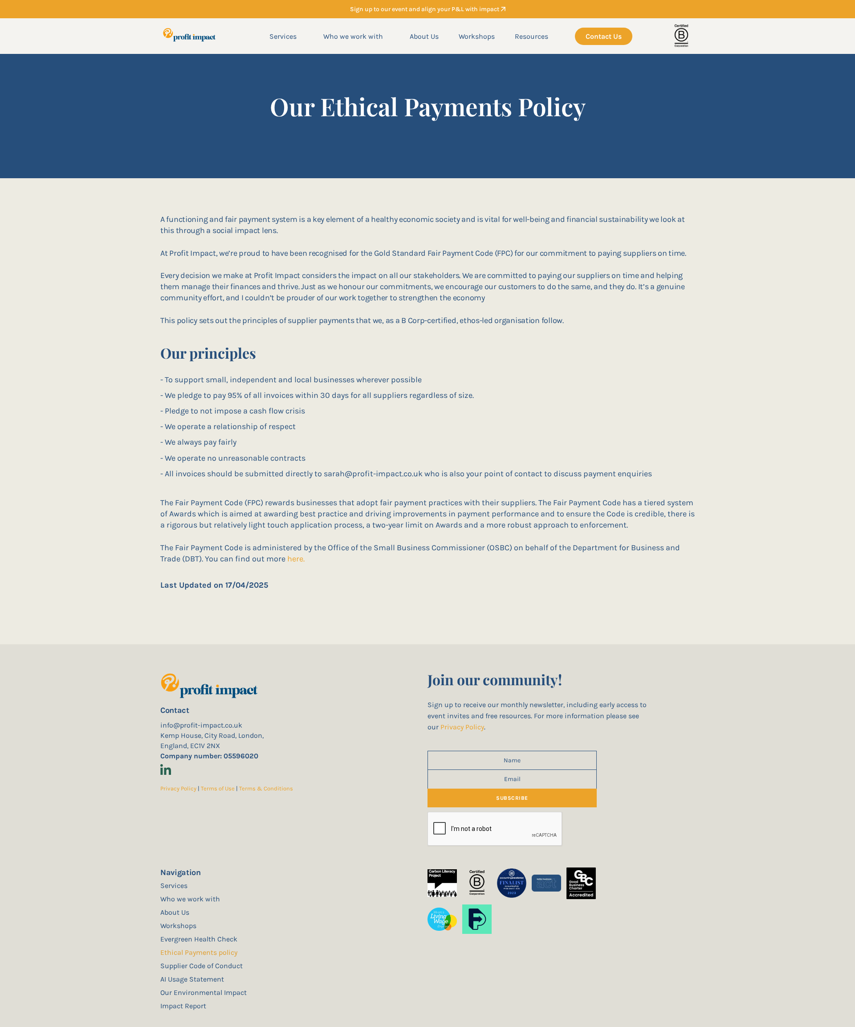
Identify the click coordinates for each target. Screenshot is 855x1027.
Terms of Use (218, 788)
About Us (424, 36)
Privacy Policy (178, 788)
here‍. (296, 559)
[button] (283, 36)
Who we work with (353, 36)
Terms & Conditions (266, 788)
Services (283, 36)
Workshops (477, 36)
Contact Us (604, 36)
